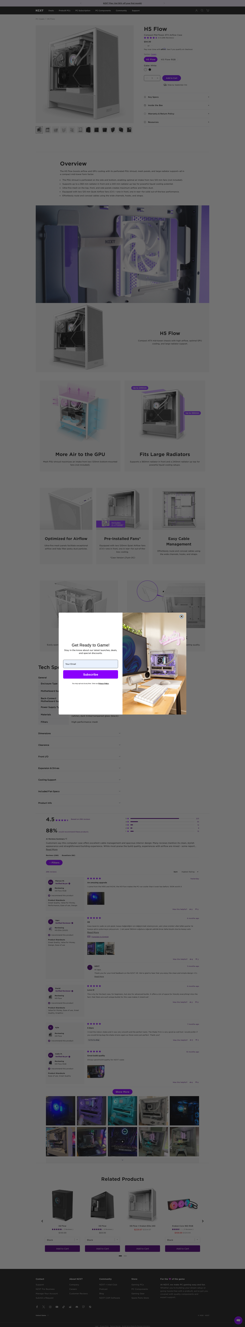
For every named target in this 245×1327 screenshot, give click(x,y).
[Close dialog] (181, 616)
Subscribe (90, 674)
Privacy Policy (103, 683)
